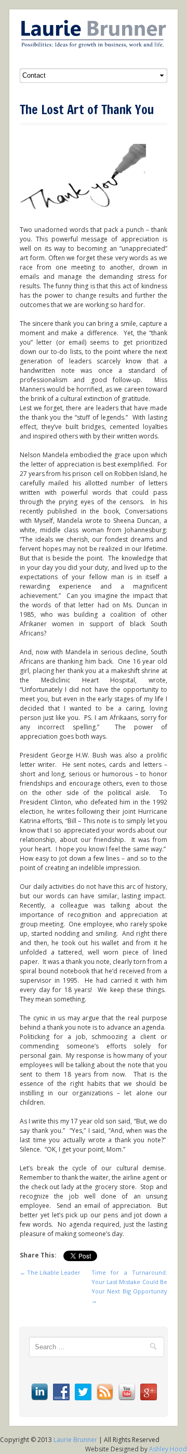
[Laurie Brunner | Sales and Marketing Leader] (93, 34)
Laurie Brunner (75, 1439)
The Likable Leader (50, 1272)
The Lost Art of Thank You (87, 109)
